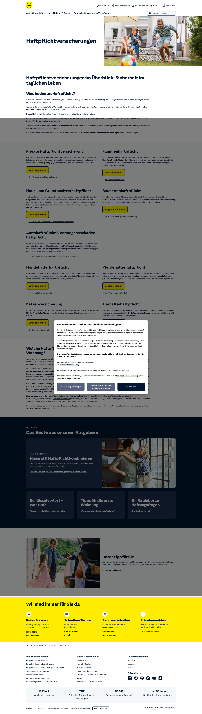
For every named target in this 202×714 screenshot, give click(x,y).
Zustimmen (131, 387)
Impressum (113, 370)
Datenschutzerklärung (69, 365)
